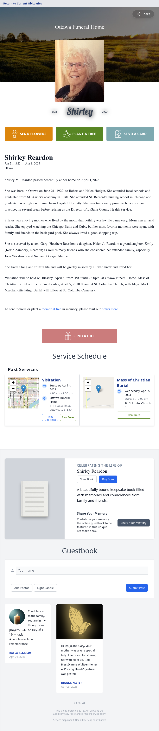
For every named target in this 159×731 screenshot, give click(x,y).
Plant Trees (68, 417)
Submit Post (137, 588)
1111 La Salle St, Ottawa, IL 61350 (61, 407)
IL (126, 407)
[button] (23, 389)
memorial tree (51, 308)
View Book (86, 479)
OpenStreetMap (83, 720)
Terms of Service (90, 713)
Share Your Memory (133, 523)
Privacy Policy (68, 713)
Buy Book (108, 479)
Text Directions (50, 418)
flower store (110, 308)
